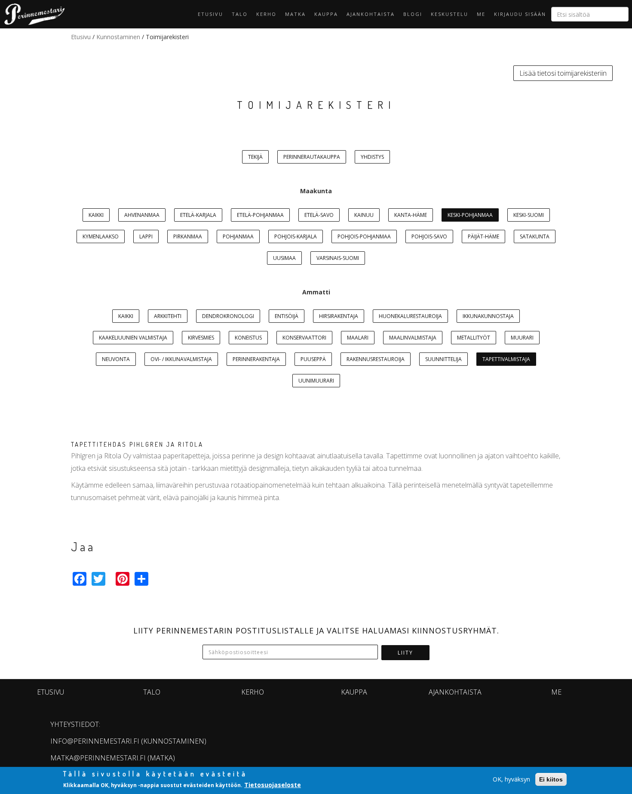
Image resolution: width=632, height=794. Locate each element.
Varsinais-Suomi (337, 258)
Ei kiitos (551, 779)
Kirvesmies (201, 337)
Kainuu (364, 215)
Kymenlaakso (101, 236)
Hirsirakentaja (338, 316)
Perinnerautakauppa (311, 157)
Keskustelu (449, 14)
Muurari (522, 337)
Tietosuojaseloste (272, 785)
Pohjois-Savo (429, 236)
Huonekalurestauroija (410, 316)
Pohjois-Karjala (295, 236)
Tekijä (255, 157)
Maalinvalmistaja (412, 337)
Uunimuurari (316, 380)
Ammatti (316, 292)
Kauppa (326, 14)
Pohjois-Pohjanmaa (364, 236)
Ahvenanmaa (142, 215)
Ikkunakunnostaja (488, 316)
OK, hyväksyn (511, 779)
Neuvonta (116, 359)
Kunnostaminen (118, 37)
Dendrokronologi (228, 316)
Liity (405, 652)
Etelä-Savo (319, 215)
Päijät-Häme (483, 236)
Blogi (412, 14)
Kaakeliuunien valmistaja (133, 337)
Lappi (146, 236)
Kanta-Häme (410, 215)
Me (481, 14)
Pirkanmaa (187, 236)
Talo (240, 14)
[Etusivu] (32, 14)
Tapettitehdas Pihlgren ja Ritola (137, 444)
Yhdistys (372, 157)
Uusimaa (284, 258)
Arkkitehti (167, 316)
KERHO (266, 14)
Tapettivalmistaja (506, 359)
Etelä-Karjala (198, 215)
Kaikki (96, 215)
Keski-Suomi (528, 215)
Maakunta (316, 191)
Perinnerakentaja (256, 359)
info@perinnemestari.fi (94, 741)
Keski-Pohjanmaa (470, 215)
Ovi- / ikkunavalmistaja (181, 359)
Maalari (357, 337)
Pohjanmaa (238, 236)
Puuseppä (313, 359)
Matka (295, 14)
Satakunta (534, 236)
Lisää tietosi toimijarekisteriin (563, 73)
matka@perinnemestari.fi (98, 758)
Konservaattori (304, 337)
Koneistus (248, 337)
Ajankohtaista (371, 14)
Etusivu (210, 14)
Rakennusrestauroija (376, 359)
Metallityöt (473, 337)
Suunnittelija (443, 359)
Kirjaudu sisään (520, 14)
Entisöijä (286, 316)
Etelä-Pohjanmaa (260, 215)
